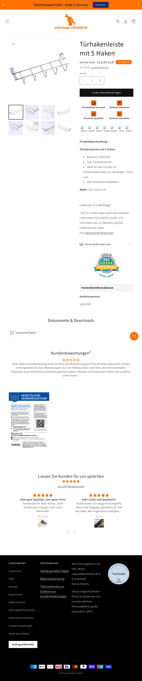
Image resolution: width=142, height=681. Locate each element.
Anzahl (83, 73)
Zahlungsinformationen (22, 610)
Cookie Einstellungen (21, 625)
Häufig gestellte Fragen (54, 571)
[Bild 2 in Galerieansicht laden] (32, 112)
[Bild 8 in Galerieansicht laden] (64, 128)
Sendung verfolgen (19, 633)
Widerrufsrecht (17, 602)
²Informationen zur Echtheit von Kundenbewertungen (53, 591)
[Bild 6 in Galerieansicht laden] (32, 128)
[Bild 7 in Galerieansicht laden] (48, 128)
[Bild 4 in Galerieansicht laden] (64, 112)
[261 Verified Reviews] (106, 279)
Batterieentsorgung (52, 578)
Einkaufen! (101, 4)
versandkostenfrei (100, 67)
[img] (71, 481)
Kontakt (13, 586)
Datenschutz (16, 594)
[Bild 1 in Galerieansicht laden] (16, 112)
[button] (7, 21)
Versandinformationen (99, 233)
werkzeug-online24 (74, 673)
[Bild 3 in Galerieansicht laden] (48, 112)
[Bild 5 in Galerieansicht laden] (16, 128)
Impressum (15, 571)
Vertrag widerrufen (23, 644)
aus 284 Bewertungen (71, 486)
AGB (11, 578)
